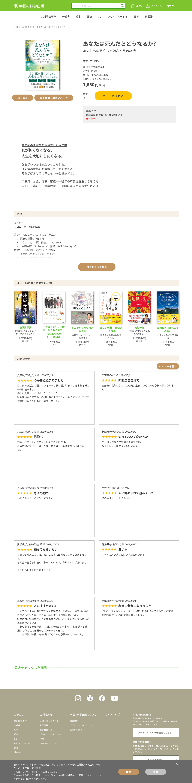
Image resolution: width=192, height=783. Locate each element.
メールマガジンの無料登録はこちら (155, 732)
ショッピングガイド (49, 720)
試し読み (23, 98)
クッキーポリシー (48, 743)
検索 (122, 5)
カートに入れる (113, 96)
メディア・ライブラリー (81, 725)
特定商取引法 (46, 729)
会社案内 (74, 720)
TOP (16, 26)
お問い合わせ (76, 729)
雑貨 (136, 16)
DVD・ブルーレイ (117, 16)
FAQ (42, 738)
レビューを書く (168, 366)
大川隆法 (95, 61)
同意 (128, 772)
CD (99, 16)
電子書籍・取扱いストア (54, 98)
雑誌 (89, 16)
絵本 (78, 16)
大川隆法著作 (48, 16)
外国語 (149, 16)
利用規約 (44, 725)
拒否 (155, 772)
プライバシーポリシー (50, 734)
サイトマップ (112, 714)
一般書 (66, 16)
